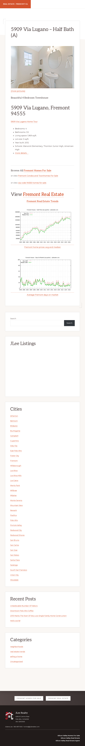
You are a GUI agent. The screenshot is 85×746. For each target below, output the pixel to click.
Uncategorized (16, 662)
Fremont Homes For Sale (37, 170)
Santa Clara (15, 560)
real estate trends (17, 652)
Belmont (14, 421)
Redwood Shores (17, 535)
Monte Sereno (16, 500)
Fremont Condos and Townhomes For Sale (38, 176)
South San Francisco (18, 570)
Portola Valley (16, 525)
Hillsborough (15, 466)
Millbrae (13, 491)
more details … (21, 153)
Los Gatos (14, 481)
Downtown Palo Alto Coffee (21, 611)
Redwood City (16, 530)
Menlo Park (15, 486)
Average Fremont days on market (42, 295)
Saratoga (14, 565)
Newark (13, 510)
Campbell (14, 436)
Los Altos (14, 471)
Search (13, 319)
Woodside (14, 580)
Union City (14, 575)
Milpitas (13, 496)
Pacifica (13, 515)
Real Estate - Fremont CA (15, 4)
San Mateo (14, 555)
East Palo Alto (16, 451)
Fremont (14, 461)
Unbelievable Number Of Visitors (24, 606)
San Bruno (14, 540)
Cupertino (14, 441)
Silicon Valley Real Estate (70, 738)
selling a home (16, 657)
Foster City (14, 456)
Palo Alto (14, 520)
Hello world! (15, 621)
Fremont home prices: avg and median (42, 247)
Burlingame (15, 431)
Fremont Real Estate (43, 194)
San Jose (13, 550)
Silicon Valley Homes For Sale (69, 735)
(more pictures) (18, 91)
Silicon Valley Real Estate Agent (68, 740)
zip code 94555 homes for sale (32, 183)
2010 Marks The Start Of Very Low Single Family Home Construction (38, 616)
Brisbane (14, 426)
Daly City (13, 446)
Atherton (14, 416)
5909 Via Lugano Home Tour (24, 122)
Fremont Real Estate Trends (42, 201)
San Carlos (14, 545)
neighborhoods (16, 647)
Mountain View (16, 505)
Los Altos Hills (15, 476)
